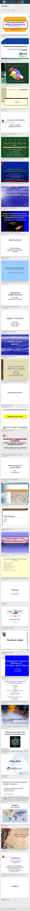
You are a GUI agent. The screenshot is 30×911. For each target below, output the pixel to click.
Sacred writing (5, 899)
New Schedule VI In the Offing (9, 480)
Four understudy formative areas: (10, 84)
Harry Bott (4, 776)
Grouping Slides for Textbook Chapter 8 (12, 875)
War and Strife (5, 825)
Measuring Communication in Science (12, 455)
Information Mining (7, 529)
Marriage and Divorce (7, 405)
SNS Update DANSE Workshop (10, 307)
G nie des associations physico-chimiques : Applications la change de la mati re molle (15, 504)
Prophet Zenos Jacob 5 (7, 356)
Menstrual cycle (5, 257)
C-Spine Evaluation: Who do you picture (12, 159)
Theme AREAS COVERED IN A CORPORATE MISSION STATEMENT (15, 578)
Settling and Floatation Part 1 (9, 208)
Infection (3, 109)
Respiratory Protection (7, 430)
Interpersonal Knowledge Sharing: (11, 60)
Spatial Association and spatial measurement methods (15, 381)
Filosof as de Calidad (7, 652)
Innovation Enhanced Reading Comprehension (14, 35)
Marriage (4, 603)
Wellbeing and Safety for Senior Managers (13, 850)
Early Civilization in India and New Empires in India (15, 554)
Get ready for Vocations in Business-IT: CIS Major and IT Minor (15, 677)
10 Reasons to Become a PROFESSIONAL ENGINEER (15, 183)
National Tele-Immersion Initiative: (11, 233)
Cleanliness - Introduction (8, 331)
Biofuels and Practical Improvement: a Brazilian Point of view (15, 801)
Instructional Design (7, 628)
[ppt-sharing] (9, 2)
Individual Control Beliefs (8, 134)
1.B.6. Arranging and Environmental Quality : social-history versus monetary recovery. (15, 282)
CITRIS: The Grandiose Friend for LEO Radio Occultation (15, 702)
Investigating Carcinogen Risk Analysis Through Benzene (15, 751)
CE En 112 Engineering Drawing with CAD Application (15, 726)
